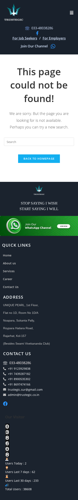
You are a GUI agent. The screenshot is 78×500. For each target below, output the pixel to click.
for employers (54, 38)
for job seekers (24, 38)
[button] (72, 12)
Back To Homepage (39, 158)
